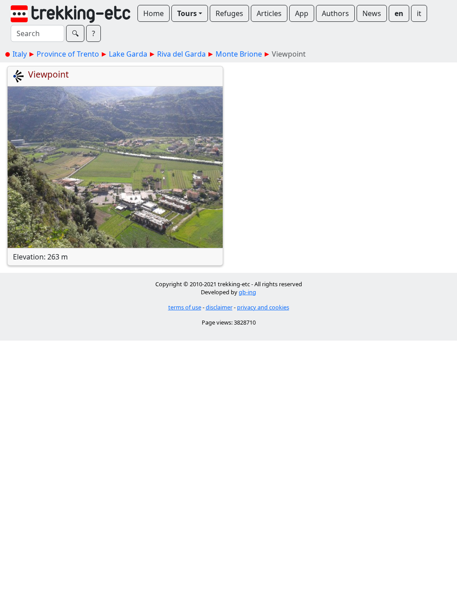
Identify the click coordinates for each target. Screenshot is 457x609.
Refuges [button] (229, 13)
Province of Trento (68, 54)
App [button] (301, 13)
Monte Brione (239, 54)
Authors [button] (335, 13)
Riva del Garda (181, 54)
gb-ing (247, 292)
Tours (187, 13)
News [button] (371, 13)
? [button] (93, 33)
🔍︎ (75, 33)
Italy (19, 54)
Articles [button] (269, 13)
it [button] (419, 13)
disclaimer (219, 307)
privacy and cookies (263, 307)
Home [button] (153, 13)
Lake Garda (128, 54)
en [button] (399, 13)
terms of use (184, 307)
